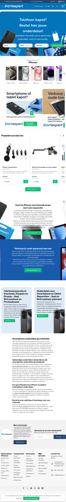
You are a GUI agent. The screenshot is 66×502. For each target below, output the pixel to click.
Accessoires (17, 470)
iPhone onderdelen (24, 406)
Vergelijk (7, 181)
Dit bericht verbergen (31, 498)
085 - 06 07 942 (58, 470)
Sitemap (28, 476)
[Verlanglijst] (57, 6)
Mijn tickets (41, 465)
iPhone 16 (4, 468)
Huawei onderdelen (17, 466)
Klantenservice (38, 6)
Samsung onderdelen (17, 461)
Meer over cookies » (45, 498)
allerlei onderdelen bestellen (23, 393)
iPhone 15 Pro (5, 475)
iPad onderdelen (18, 477)
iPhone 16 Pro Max (5, 459)
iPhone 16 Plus (5, 465)
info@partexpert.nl (59, 475)
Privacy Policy (29, 463)
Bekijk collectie (32, 189)
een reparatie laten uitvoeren (20, 366)
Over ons (28, 456)
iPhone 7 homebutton (10, 167)
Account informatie (41, 459)
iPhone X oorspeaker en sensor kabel (44, 167)
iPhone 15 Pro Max (5, 472)
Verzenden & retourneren (29, 470)
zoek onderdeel (57, 45)
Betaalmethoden (30, 466)
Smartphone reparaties (17, 473)
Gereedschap (17, 480)
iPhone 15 (4, 478)
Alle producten (42, 474)
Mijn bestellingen (43, 463)
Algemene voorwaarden (29, 460)
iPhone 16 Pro (5, 463)
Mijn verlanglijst (42, 468)
